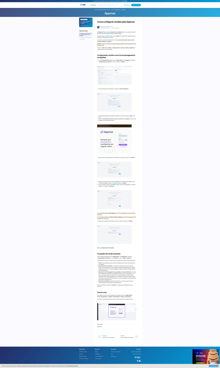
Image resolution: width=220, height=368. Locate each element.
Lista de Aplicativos (99, 356)
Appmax (124, 9)
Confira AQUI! (124, 1)
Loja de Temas (98, 358)
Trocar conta (82, 39)
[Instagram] (140, 361)
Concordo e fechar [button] (214, 365)
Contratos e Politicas (83, 358)
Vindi (112, 354)
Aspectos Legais (82, 356)
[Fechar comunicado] (218, 1)
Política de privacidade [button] (72, 366)
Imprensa (81, 354)
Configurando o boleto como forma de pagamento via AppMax (86, 34)
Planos (96, 351)
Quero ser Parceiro (137, 354)
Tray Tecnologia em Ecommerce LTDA (102, 9)
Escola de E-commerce (116, 351)
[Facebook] (138, 361)
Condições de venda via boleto (85, 37)
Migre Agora (113, 356)
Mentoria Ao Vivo (136, 5)
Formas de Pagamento (116, 9)
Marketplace (97, 354)
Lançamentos (127, 5)
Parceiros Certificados (136, 351)
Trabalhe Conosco (83, 351)
